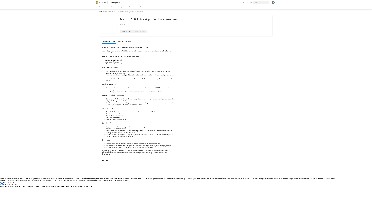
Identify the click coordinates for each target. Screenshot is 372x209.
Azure (22, 181)
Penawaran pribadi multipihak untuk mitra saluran (319, 179)
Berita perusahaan (104, 181)
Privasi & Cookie (40, 186)
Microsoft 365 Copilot (64, 181)
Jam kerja (39, 179)
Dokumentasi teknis (60, 179)
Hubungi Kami (29, 186)
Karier (84, 181)
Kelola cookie (87, 186)
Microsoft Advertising (49, 181)
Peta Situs (22, 186)
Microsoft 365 (38, 181)
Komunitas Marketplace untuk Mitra (262, 179)
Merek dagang (65, 186)
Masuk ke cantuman (136, 179)
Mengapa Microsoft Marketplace (10, 179)
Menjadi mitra (124, 179)
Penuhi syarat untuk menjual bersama (238, 179)
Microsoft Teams (76, 181)
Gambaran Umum (109, 41)
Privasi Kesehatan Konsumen (9, 186)
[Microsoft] (101, 2)
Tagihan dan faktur (114, 179)
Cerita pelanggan (30, 179)
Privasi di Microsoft (116, 181)
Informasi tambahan (124, 41)
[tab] (109, 41)
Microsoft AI (4, 181)
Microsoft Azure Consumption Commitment (94, 179)
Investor (125, 181)
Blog (22, 179)
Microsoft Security (14, 181)
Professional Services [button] (106, 12)
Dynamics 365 (28, 181)
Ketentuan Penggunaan (53, 186)
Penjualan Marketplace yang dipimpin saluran (288, 179)
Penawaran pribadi (73, 179)
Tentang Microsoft (92, 181)
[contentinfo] (114, 12)
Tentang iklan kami (76, 186)
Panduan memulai (48, 179)
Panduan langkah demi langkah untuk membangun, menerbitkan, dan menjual (201, 179)
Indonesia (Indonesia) (7, 182)
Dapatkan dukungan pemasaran (153, 179)
